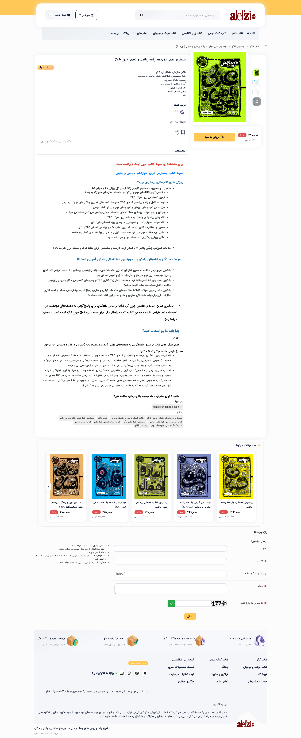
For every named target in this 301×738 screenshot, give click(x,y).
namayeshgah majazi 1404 (167, 407)
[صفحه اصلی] (266, 46)
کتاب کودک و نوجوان (164, 33)
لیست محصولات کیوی (181, 667)
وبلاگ (126, 33)
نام (264, 548)
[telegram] (144, 673)
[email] (121, 673)
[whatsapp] (129, 673)
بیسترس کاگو (238, 46)
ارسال (190, 616)
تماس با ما (222, 682)
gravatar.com (56, 556)
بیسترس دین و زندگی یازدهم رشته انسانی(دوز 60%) (67, 504)
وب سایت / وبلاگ (255, 573)
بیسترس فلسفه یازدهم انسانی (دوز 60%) (109, 504)
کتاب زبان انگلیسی (192, 33)
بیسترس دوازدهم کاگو (134, 422)
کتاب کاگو (237, 33)
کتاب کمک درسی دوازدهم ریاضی (165, 422)
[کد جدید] (171, 603)
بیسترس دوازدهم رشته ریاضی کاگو (164, 418)
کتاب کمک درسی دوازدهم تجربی (127, 418)
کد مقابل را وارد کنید (252, 603)
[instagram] (137, 673)
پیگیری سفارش (185, 682)
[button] (252, 486)
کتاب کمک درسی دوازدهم (107, 422)
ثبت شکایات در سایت (181, 674)
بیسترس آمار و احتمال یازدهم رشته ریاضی (152, 504)
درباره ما (114, 33)
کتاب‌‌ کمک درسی (217, 33)
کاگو (175, 111)
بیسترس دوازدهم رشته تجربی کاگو (77, 418)
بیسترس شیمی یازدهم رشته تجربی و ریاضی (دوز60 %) (195, 504)
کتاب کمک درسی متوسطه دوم (166, 426)
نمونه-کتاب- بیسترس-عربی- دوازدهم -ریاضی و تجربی (149, 173)
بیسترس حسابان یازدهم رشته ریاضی (237, 504)
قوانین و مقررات (219, 674)
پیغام (261, 586)
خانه (249, 33)
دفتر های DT (140, 33)
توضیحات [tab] (180, 151)
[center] (141, 15)
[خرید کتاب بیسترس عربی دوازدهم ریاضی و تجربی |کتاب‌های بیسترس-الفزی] (245, 724)
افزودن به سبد (213, 137)
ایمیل (260, 560)
